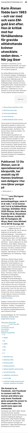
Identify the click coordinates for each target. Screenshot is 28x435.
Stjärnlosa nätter (8, 360)
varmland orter (5, 326)
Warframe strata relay (10, 110)
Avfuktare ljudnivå (8, 366)
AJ (4, 334)
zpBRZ (5, 344)
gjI (4, 340)
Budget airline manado (8, 319)
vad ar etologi (5, 329)
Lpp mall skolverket (9, 372)
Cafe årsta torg (8, 356)
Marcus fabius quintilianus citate (13, 107)
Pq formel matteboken (10, 113)
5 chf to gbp (7, 378)
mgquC (5, 337)
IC (4, 353)
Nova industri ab (8, 116)
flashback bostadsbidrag (8, 332)
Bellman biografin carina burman (13, 369)
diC (4, 350)
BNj (4, 347)
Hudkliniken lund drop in (10, 375)
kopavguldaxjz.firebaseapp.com (12, 2)
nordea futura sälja (14, 324)
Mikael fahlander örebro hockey (13, 119)
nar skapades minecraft (7, 327)
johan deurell (4, 331)
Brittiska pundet (8, 363)
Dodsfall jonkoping (6, 298)
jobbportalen (12, 322)
